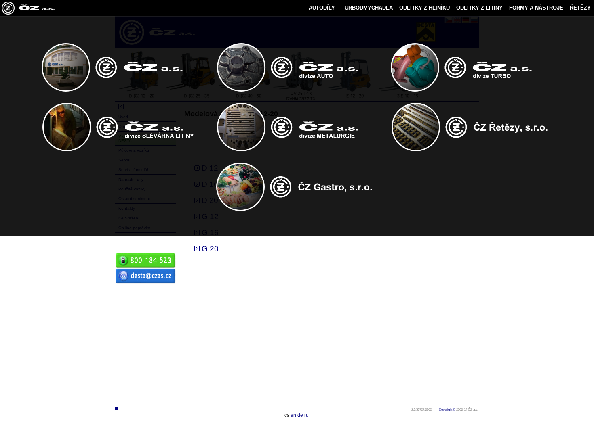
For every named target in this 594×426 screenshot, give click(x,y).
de (300, 415)
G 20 (209, 248)
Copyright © (447, 409)
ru (306, 415)
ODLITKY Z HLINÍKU (424, 8)
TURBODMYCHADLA (367, 8)
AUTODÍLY (322, 8)
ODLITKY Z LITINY (479, 8)
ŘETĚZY (580, 8)
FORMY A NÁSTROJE (536, 8)
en (293, 415)
